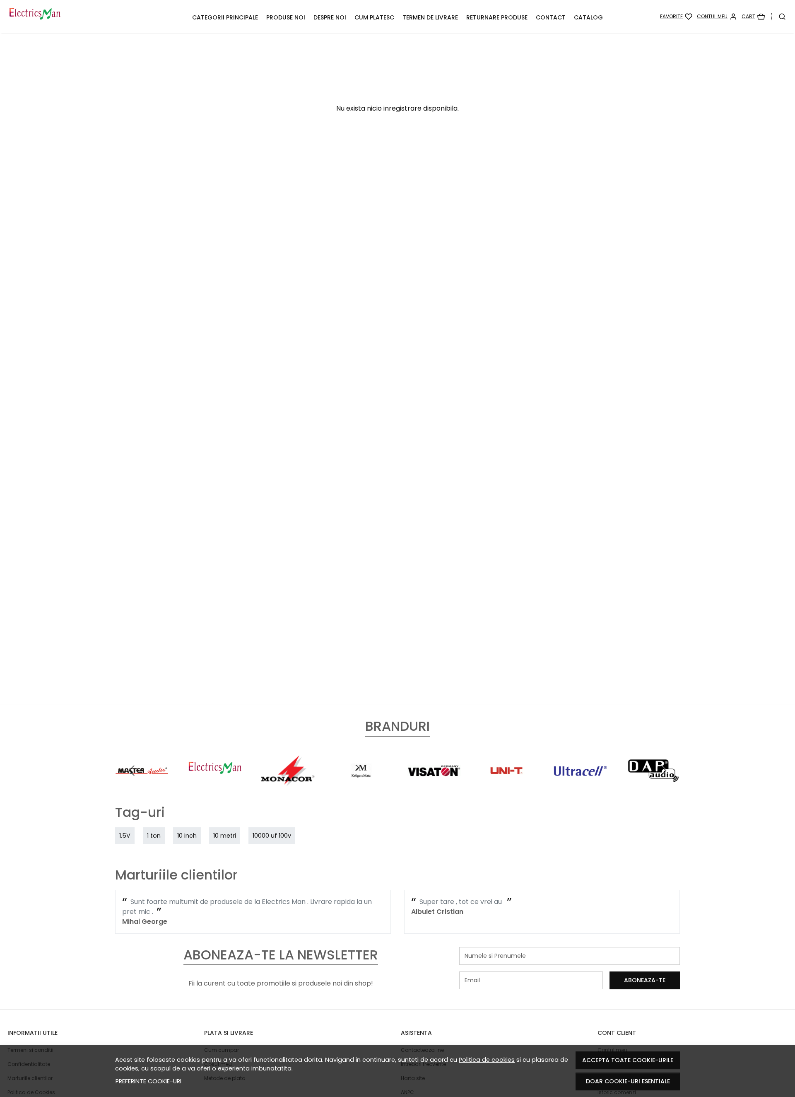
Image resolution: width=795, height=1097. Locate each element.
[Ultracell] (580, 786)
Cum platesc (374, 17)
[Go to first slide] (663, 770)
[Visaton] (434, 786)
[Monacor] (288, 786)
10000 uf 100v (272, 835)
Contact (551, 17)
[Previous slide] (132, 770)
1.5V (124, 835)
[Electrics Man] (79, 16)
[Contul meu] (717, 16)
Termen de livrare (430, 17)
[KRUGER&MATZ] (361, 786)
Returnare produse (497, 17)
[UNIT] (507, 786)
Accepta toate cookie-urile (627, 1060)
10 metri (224, 835)
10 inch (187, 835)
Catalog (588, 17)
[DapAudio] (653, 786)
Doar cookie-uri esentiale (628, 1081)
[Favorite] (676, 16)
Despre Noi (329, 17)
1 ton (154, 835)
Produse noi (285, 17)
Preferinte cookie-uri (148, 1081)
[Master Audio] (142, 786)
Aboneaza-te (644, 980)
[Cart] (753, 16)
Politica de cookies (487, 1060)
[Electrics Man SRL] (215, 786)
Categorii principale (225, 17)
